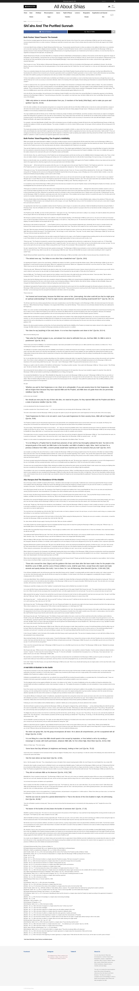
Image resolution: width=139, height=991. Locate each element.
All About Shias (69, 6)
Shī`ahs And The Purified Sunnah (35, 21)
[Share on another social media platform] (113, 31)
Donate (87, 17)
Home (25, 12)
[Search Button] (114, 1)
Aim (103, 17)
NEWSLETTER (31, 6)
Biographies (86, 12)
